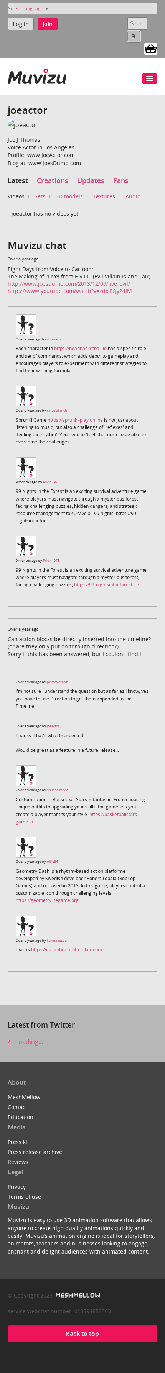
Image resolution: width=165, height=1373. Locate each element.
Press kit (18, 1142)
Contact (17, 1107)
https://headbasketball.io (80, 348)
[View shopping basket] (150, 48)
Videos (16, 196)
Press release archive (35, 1151)
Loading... (28, 1042)
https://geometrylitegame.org (47, 900)
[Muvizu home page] (37, 75)
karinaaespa (57, 940)
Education (20, 1117)
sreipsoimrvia (57, 789)
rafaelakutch (57, 410)
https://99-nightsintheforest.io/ (106, 584)
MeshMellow (24, 1097)
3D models (69, 196)
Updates (90, 180)
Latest (18, 180)
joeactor (53, 725)
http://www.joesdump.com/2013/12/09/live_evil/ (69, 283)
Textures (104, 196)
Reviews (18, 1161)
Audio (132, 196)
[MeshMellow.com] (77, 1295)
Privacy (17, 1186)
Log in (21, 24)
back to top (82, 1333)
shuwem (54, 339)
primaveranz (57, 681)
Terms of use (24, 1196)
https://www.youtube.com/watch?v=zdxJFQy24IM (70, 291)
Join (48, 24)
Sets (40, 196)
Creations (52, 180)
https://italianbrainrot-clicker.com (66, 949)
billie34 (52, 861)
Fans (121, 180)
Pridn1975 (51, 481)
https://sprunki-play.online (75, 420)
